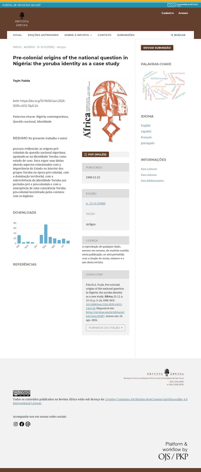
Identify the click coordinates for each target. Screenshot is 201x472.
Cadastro (168, 13)
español (146, 131)
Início (17, 47)
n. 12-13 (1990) (45, 47)
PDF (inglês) (96, 154)
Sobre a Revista (77, 35)
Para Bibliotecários (152, 180)
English (146, 125)
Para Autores (149, 175)
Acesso (183, 13)
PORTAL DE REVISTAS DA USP (22, 5)
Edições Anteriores (43, 35)
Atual (17, 35)
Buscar (179, 35)
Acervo (29, 47)
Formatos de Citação (104, 327)
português (147, 143)
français (146, 137)
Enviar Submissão (157, 47)
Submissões (125, 35)
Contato (104, 35)
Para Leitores (149, 169)
